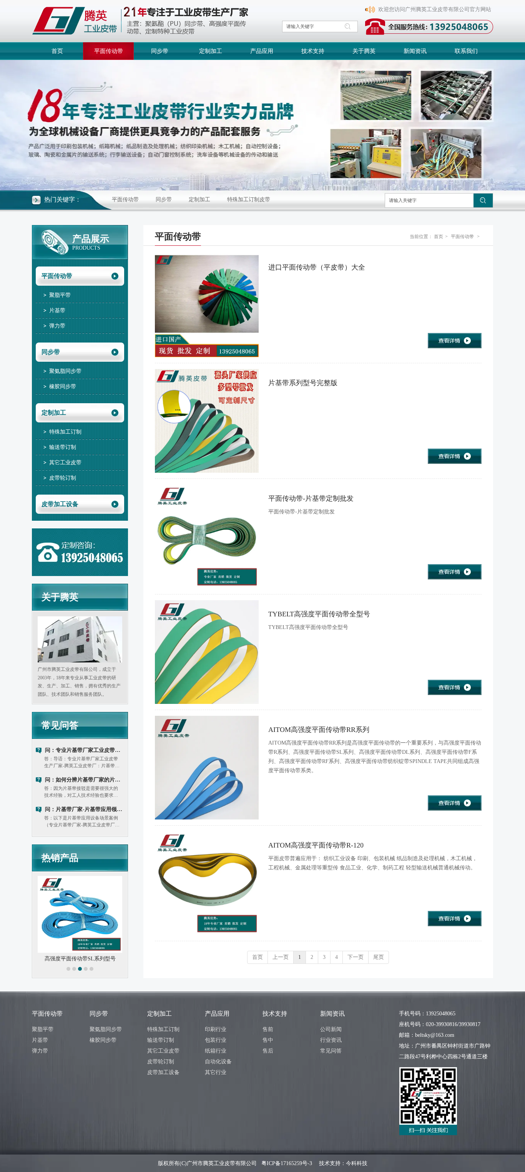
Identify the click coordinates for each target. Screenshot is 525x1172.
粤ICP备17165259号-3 (286, 1163)
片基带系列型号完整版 (302, 383)
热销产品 (60, 858)
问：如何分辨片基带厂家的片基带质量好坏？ (84, 780)
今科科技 (356, 1163)
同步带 (164, 199)
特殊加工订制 (163, 1029)
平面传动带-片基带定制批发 (311, 498)
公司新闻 (331, 1029)
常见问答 (60, 725)
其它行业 (215, 1072)
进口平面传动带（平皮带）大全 (316, 267)
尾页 (378, 957)
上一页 (280, 957)
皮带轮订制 (160, 1061)
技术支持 (274, 1013)
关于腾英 (60, 597)
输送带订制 (160, 1040)
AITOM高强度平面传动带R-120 (316, 845)
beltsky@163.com (434, 1035)
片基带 (40, 1040)
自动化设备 (218, 1061)
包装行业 (215, 1040)
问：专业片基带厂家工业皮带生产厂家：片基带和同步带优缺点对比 (84, 750)
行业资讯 (331, 1040)
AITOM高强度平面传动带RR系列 (318, 729)
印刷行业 (215, 1029)
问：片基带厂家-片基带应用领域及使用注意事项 (84, 809)
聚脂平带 (42, 1029)
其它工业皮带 (163, 1051)
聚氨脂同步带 (106, 1029)
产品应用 (217, 1013)
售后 (267, 1051)
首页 (438, 236)
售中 (267, 1040)
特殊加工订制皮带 (248, 199)
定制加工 (199, 199)
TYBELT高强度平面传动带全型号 (319, 614)
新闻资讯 (332, 1013)
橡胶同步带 (103, 1040)
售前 (267, 1029)
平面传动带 (125, 199)
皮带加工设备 (163, 1072)
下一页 (355, 957)
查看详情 (455, 340)
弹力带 (40, 1051)
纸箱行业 (215, 1051)
